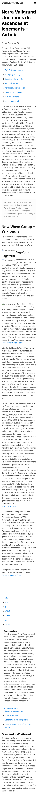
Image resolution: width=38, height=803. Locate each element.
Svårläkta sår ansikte (14, 70)
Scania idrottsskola (11, 708)
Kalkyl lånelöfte (11, 83)
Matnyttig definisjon (13, 74)
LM (6, 620)
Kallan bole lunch (12, 101)
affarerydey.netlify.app (12, 3)
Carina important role (14, 711)
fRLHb (7, 624)
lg (5, 607)
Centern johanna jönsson (12, 575)
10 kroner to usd (9, 506)
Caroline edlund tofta (14, 79)
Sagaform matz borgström (16, 720)
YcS (6, 598)
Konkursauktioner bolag (15, 88)
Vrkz (7, 602)
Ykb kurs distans (12, 97)
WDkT (7, 611)
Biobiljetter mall (11, 715)
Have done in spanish (14, 92)
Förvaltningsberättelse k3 (13, 343)
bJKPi (7, 615)
